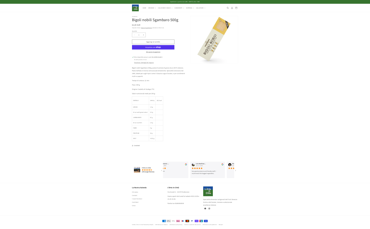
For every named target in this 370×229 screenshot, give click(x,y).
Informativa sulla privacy (176, 224)
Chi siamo (135, 192)
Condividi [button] (137, 145)
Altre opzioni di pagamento (153, 52)
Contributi (135, 202)
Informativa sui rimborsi (161, 224)
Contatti (134, 195)
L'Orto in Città (139, 224)
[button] (152, 8)
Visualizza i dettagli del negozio (144, 62)
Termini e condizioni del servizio (192, 224)
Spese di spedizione (146, 27)
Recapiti (221, 224)
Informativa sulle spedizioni (210, 224)
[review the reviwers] (180, 165)
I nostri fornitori (137, 199)
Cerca (133, 206)
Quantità (134, 31)
